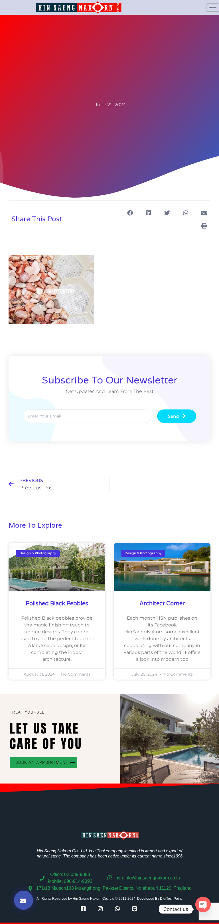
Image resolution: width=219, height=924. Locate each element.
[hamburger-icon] (212, 7)
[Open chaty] (203, 909)
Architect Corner (162, 603)
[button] (129, 212)
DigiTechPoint (171, 899)
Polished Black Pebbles (57, 603)
